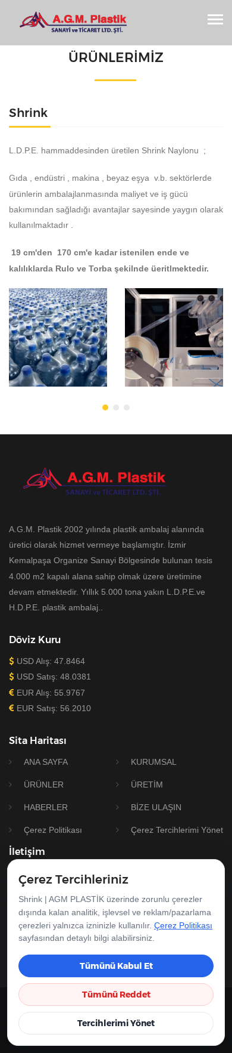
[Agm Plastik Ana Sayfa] (69, 22)
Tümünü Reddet (116, 994)
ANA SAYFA (46, 762)
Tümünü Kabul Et (116, 966)
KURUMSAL (154, 762)
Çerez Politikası (183, 925)
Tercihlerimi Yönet (116, 1023)
